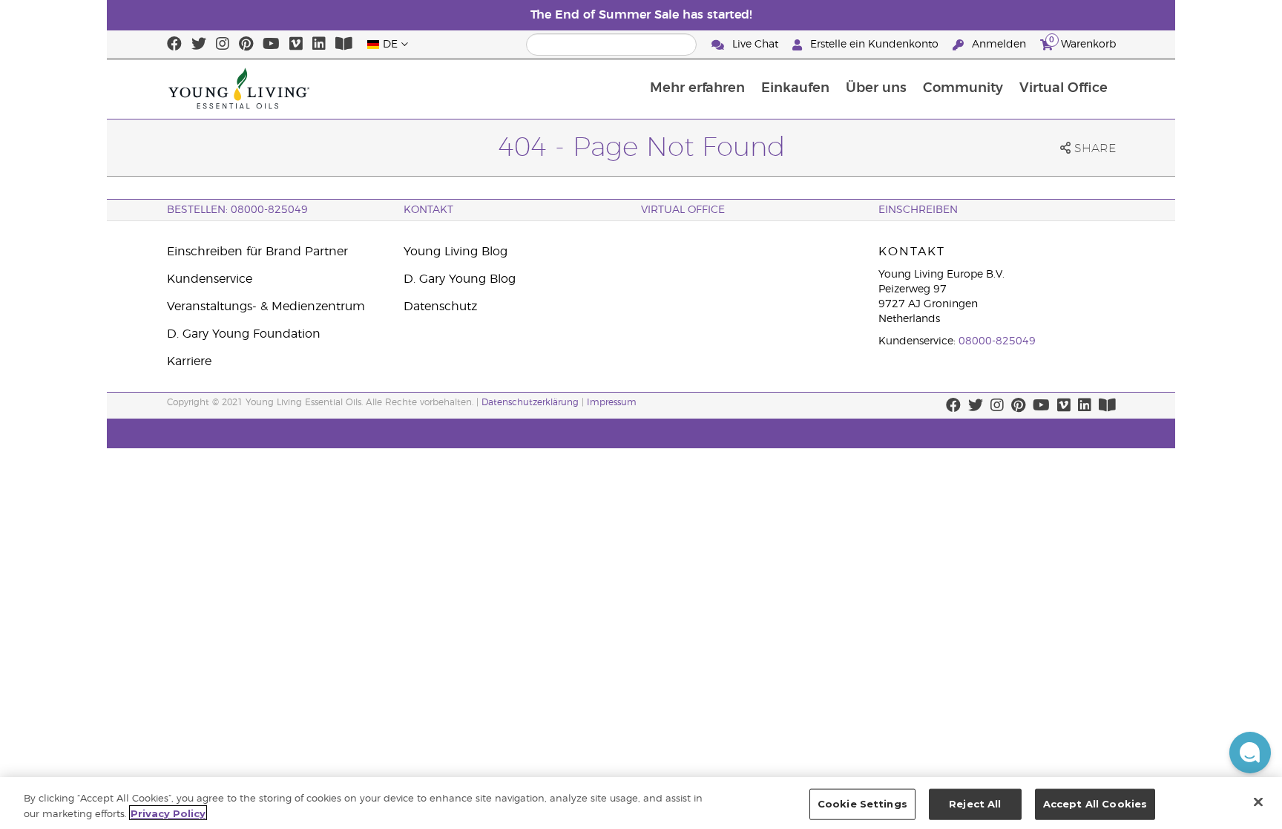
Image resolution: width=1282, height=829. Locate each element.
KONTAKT (428, 210)
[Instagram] (222, 44)
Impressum (612, 402)
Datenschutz (440, 306)
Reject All (975, 804)
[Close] (1258, 801)
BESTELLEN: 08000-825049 (237, 210)
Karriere (189, 361)
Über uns (876, 88)
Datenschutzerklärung (530, 402)
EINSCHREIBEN (918, 210)
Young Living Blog (455, 252)
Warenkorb (1082, 42)
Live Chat (755, 44)
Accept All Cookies (1095, 804)
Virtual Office (1063, 88)
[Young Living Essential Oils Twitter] (198, 44)
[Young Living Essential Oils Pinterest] (246, 44)
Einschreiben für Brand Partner (257, 252)
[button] (1250, 752)
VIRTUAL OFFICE (683, 210)
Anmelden (999, 44)
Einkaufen (795, 88)
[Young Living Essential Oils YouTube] (271, 44)
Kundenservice (209, 279)
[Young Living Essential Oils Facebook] (174, 44)
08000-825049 (997, 341)
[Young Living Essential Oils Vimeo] (296, 44)
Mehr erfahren (697, 88)
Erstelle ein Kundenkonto (874, 44)
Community (963, 88)
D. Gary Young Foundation (243, 334)
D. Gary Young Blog (460, 279)
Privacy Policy (168, 813)
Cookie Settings (862, 804)
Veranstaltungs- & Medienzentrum (266, 306)
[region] (641, 803)
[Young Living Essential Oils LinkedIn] (319, 44)
